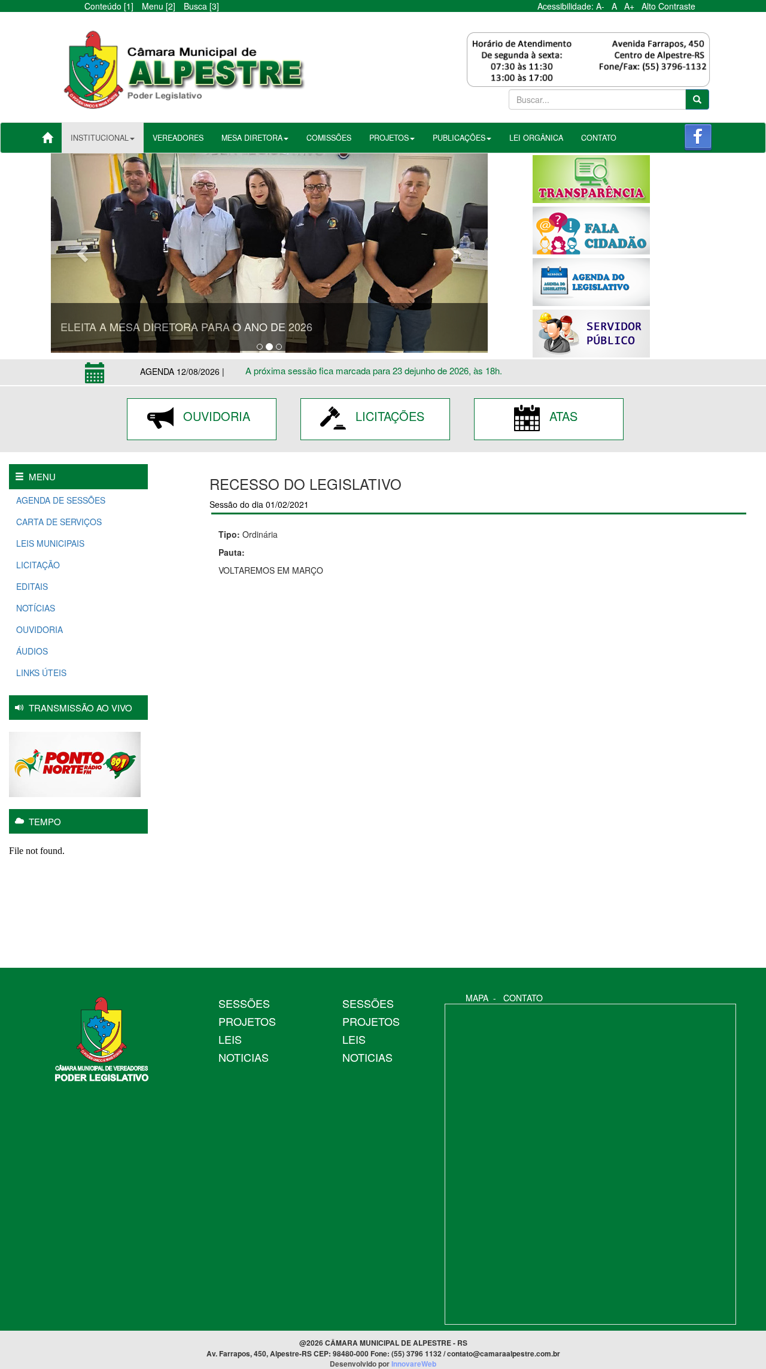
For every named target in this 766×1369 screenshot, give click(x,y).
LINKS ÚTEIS (40, 673)
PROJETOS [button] (389, 137)
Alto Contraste (668, 6)
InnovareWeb (413, 1363)
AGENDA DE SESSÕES (59, 500)
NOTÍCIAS (34, 608)
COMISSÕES (328, 137)
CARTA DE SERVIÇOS (58, 522)
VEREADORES (178, 137)
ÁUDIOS (31, 651)
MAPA (477, 998)
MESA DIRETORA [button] (251, 137)
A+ (631, 6)
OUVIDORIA (215, 416)
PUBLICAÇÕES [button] (459, 137)
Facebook (698, 138)
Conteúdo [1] (108, 6)
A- (602, 6)
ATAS (561, 416)
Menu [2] (158, 6)
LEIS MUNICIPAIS (49, 543)
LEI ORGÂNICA (536, 137)
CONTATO (598, 137)
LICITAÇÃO (37, 565)
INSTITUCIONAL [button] (100, 137)
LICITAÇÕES (388, 416)
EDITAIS (31, 586)
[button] (84, 253)
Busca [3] (201, 6)
